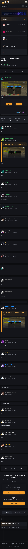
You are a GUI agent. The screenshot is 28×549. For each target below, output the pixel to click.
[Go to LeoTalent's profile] (2, 457)
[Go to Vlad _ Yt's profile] (2, 171)
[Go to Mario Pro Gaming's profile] (2, 393)
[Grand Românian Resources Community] (6, 2)
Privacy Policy (13, 543)
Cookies (14, 545)
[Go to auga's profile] (2, 183)
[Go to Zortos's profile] (2, 243)
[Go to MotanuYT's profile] (2, 365)
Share (7, 512)
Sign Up (19, 104)
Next (22, 71)
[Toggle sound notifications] (25, 19)
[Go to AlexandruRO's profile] (2, 433)
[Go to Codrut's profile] (2, 268)
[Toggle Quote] (3, 144)
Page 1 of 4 (14, 71)
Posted (11, 79)
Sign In (8, 104)
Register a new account (14, 492)
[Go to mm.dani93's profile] (2, 409)
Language (5, 543)
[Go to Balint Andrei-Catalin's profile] (2, 219)
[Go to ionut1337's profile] (2, 78)
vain (19, 144)
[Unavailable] (14, 88)
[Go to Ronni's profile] (2, 255)
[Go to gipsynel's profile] (2, 377)
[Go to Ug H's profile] (2, 341)
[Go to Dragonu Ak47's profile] (2, 139)
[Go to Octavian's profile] (2, 353)
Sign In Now (14, 503)
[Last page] (26, 71)
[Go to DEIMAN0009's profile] (2, 307)
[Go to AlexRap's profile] (2, 445)
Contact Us (21, 543)
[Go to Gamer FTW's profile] (2, 207)
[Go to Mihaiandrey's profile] (2, 127)
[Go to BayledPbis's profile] (2, 280)
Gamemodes (13, 65)
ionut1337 (21, 312)
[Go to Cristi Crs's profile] (2, 231)
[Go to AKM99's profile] (2, 195)
